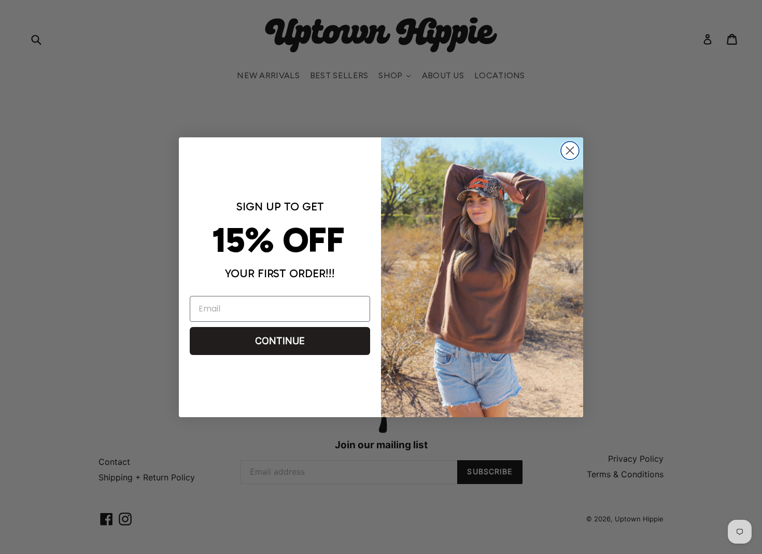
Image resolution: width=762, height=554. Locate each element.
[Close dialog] (570, 150)
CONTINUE (280, 340)
